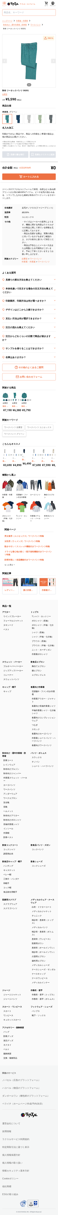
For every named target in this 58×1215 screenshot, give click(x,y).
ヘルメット (8, 811)
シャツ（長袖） (39, 632)
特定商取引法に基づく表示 (15, 1147)
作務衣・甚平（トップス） (43, 994)
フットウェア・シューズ (41, 1007)
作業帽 (6, 833)
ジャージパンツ (10, 999)
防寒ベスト (8, 837)
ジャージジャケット (12, 994)
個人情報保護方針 (11, 1155)
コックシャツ (9, 849)
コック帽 (7, 887)
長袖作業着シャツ (11, 824)
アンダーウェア (10, 794)
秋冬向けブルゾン (11, 769)
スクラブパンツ (10, 908)
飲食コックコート (10, 845)
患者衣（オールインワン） (43, 948)
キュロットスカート (12, 1020)
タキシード (8, 625)
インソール (8, 828)
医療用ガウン (38, 943)
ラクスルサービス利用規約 (15, 1139)
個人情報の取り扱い (12, 1163)
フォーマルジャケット (13, 621)
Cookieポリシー (10, 1178)
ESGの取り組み (10, 1194)
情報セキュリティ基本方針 (15, 1170)
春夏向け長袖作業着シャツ (43, 706)
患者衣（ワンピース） (42, 939)
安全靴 (6, 802)
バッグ (6, 1032)
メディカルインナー (41, 982)
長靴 (5, 807)
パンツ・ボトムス (38, 753)
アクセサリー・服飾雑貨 (13, 1027)
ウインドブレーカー (12, 616)
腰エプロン (37, 670)
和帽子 (6, 883)
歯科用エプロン (39, 961)
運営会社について (11, 1123)
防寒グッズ (8, 1036)
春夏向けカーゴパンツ (42, 734)
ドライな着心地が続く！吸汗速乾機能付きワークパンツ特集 (28, 553)
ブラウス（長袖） (40, 641)
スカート (7, 1011)
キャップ (7, 691)
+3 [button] (40, 455)
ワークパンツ (36, 259)
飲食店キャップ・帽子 (12, 861)
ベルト (6, 1049)
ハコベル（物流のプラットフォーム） (21, 1088)
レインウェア (9, 765)
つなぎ (35, 725)
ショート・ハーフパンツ (42, 766)
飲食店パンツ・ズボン (40, 845)
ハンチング (8, 866)
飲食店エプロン (37, 662)
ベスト (6, 629)
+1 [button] (11, 455)
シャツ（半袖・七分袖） (42, 637)
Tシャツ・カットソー (41, 616)
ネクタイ (7, 1045)
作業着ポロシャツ (40, 654)
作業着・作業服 (28, 262)
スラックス (37, 757)
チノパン (36, 762)
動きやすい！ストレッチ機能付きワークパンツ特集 (27, 546)
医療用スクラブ (9, 900)
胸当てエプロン (39, 666)
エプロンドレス (39, 675)
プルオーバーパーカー (13, 666)
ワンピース (8, 1015)
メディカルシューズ (41, 965)
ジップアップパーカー (13, 670)
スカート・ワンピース (12, 1007)
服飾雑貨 (7, 1053)
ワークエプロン (10, 798)
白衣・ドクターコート (42, 907)
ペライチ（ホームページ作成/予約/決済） (23, 1103)
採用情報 (6, 1131)
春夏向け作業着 (37, 687)
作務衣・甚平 (37, 990)
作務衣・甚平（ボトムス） (43, 999)
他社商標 (6, 1186)
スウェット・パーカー (12, 662)
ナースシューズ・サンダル (43, 969)
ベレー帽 (7, 874)
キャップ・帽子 (9, 687)
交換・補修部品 (10, 1058)
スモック (36, 729)
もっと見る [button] (9, 565)
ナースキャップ (39, 974)
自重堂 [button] (4, 94)
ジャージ (6, 990)
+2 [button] (11, 400)
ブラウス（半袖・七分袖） (43, 645)
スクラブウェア (10, 904)
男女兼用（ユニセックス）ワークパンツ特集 (24, 536)
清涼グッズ (8, 1040)
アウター (6, 612)
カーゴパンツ (9, 785)
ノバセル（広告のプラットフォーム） (21, 1080)
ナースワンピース (40, 978)
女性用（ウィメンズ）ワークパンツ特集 (22, 541)
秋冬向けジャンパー (12, 773)
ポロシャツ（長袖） (41, 621)
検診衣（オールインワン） (43, 952)
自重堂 (25, 259)
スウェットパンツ (11, 679)
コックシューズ (39, 866)
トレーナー (8, 675)
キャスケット (9, 870)
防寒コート (8, 760)
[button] (48, 38)
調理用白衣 (8, 854)
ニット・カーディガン (42, 650)
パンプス (36, 1011)
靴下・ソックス (39, 1015)
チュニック (37, 916)
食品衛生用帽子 (10, 892)
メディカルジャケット (42, 911)
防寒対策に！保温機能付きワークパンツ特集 (24, 560)
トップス (35, 612)
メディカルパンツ (40, 927)
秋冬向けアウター (11, 815)
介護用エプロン (39, 956)
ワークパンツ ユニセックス (39, 427)
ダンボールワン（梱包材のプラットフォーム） (26, 1096)
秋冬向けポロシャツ (12, 820)
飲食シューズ (37, 861)
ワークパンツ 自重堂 (13, 427)
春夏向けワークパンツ (42, 745)
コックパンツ (38, 849)
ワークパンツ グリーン (14, 434)
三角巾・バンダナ (11, 879)
